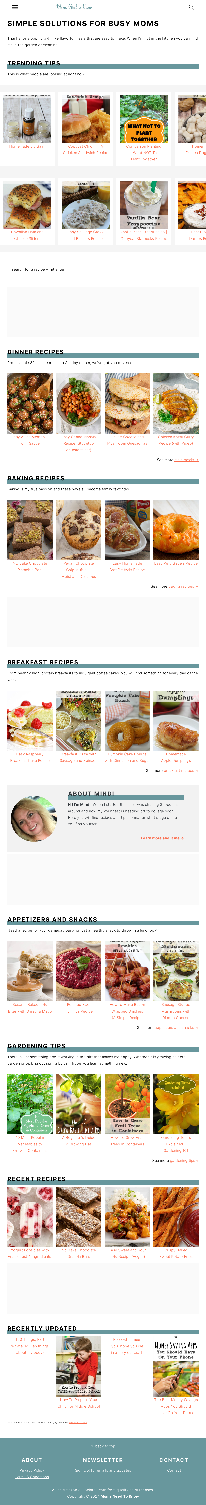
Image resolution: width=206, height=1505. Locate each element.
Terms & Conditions (32, 1477)
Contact (174, 1470)
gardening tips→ (184, 1160)
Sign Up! (82, 1470)
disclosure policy (78, 1422)
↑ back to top (103, 1446)
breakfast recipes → (181, 770)
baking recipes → (183, 586)
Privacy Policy (32, 1470)
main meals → (186, 460)
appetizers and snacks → (177, 1027)
